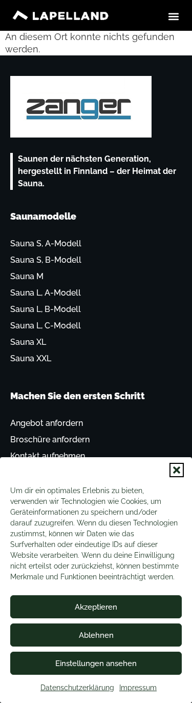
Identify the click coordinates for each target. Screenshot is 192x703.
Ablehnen (96, 635)
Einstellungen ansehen (96, 663)
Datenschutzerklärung (77, 688)
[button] (177, 470)
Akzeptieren (96, 607)
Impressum (138, 688)
